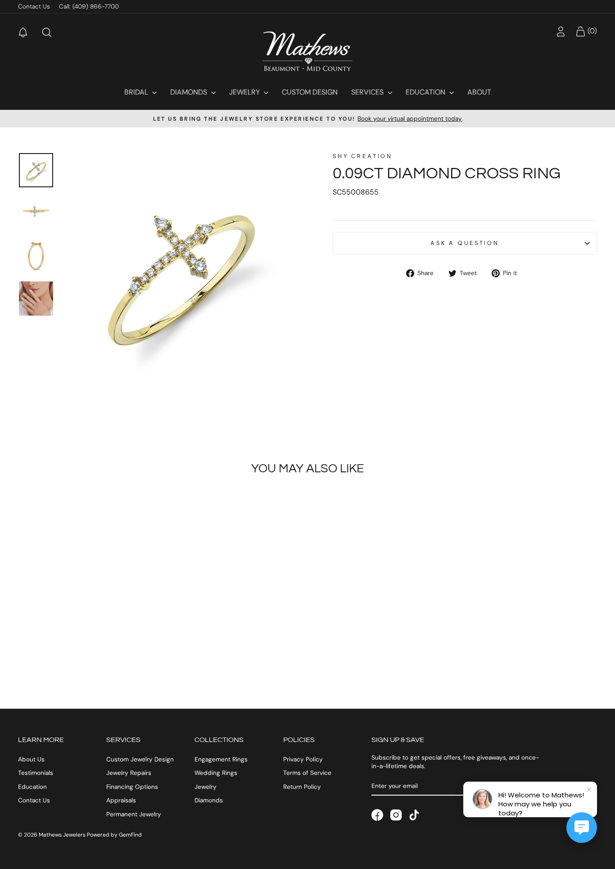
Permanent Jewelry (133, 814)
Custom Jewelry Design (140, 759)
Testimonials (35, 773)
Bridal (137, 92)
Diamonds (189, 92)
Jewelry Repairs (128, 773)
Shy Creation (363, 156)
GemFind (130, 834)
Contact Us (34, 6)
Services (368, 92)
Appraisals (121, 800)
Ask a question (464, 243)
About (479, 92)
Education (426, 92)
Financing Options (132, 787)
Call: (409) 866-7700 (89, 6)
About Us (31, 759)
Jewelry (245, 92)
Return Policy (302, 787)
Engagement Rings (221, 759)
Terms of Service (307, 773)
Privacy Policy (303, 759)
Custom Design (310, 92)
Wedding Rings (215, 773)
